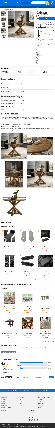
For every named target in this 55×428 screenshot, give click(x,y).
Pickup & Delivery (34, 7)
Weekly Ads (44, 390)
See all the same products (48, 341)
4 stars (18, 364)
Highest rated (17, 377)
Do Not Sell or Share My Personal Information (10, 421)
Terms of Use (4, 413)
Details (49, 41)
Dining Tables (6, 9)
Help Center (26, 390)
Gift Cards (22, 405)
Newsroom (3, 401)
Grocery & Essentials (25, 7)
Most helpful (25, 377)
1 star (19, 368)
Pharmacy (42, 7)
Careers (46, 7)
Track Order (35, 390)
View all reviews (6, 372)
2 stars (18, 367)
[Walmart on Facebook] (29, 420)
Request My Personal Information (8, 419)
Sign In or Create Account (15, 390)
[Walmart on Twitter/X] (32, 420)
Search (51, 377)
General (11, 9)
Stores (21, 399)
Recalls (39, 401)
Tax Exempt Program (42, 407)
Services (12, 7)
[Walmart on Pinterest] (37, 420)
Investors (3, 403)
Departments (6, 7)
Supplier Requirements (6, 407)
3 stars (18, 365)
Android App (31, 415)
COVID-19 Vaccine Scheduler (44, 397)
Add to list (43, 44)
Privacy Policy (4, 415)
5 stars (18, 362)
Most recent (8, 377)
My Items (52, 7)
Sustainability (4, 405)
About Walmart (4, 397)
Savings (17, 7)
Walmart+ (22, 403)
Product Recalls (41, 405)
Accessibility (40, 403)
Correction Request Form (8, 352)
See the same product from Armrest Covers (44, 279)
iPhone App (31, 413)
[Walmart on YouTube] (34, 420)
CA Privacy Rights (5, 417)
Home (2, 9)
